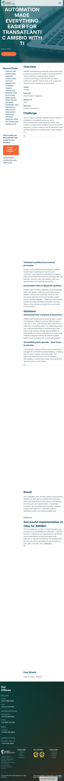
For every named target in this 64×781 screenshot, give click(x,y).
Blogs (21, 753)
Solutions (22, 757)
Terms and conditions (39, 775)
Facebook (54, 752)
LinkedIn (54, 755)
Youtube (54, 757)
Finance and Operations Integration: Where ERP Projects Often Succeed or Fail (12, 119)
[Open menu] (60, 3)
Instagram (54, 753)
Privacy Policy (50, 775)
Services (22, 755)
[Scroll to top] (59, 773)
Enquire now (28, 517)
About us (22, 752)
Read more (48, 543)
